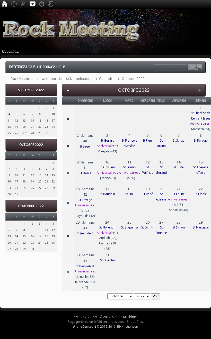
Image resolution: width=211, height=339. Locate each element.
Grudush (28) (107, 238)
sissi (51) (178, 205)
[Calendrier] (32, 4)
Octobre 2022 (31, 145)
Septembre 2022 (31, 90)
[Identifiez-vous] (41, 4)
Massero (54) (200, 129)
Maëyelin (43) (107, 151)
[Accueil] (4, 4)
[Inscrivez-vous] (51, 4)
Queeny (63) (107, 178)
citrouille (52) (84, 277)
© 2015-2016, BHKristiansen (105, 326)
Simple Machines (124, 317)
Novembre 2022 (31, 206)
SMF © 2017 (101, 317)
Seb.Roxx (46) (178, 210)
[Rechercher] (23, 4)
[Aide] (14, 4)
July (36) (129, 178)
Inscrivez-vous (52, 67)
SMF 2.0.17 (82, 317)
